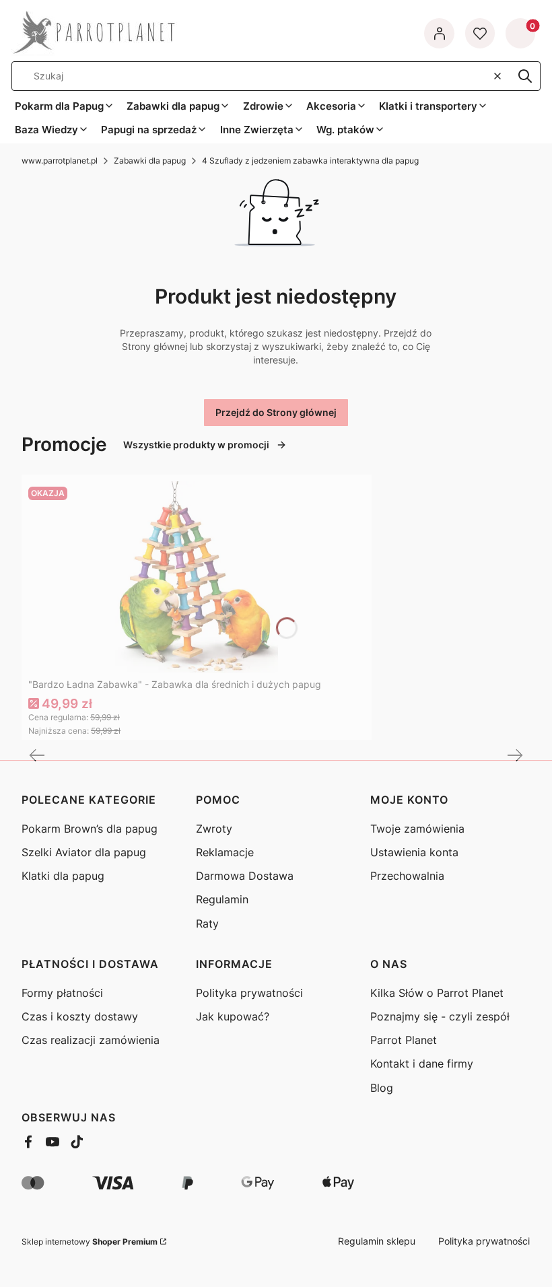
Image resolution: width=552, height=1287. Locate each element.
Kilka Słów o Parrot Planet (437, 993)
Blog (381, 1087)
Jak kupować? (232, 1016)
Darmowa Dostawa (245, 875)
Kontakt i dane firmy (421, 1063)
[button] (525, 76)
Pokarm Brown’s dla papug (90, 828)
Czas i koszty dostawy (80, 1016)
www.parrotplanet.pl (60, 160)
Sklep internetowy (90, 1242)
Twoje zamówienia (417, 828)
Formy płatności (62, 993)
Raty (207, 923)
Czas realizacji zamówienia (91, 1040)
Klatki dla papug (63, 875)
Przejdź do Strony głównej (276, 412)
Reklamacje (225, 852)
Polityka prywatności (249, 993)
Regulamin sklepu (376, 1241)
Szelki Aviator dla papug (84, 852)
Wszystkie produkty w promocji (196, 444)
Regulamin (222, 899)
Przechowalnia (407, 875)
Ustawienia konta (414, 852)
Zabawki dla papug (150, 160)
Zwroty (214, 828)
